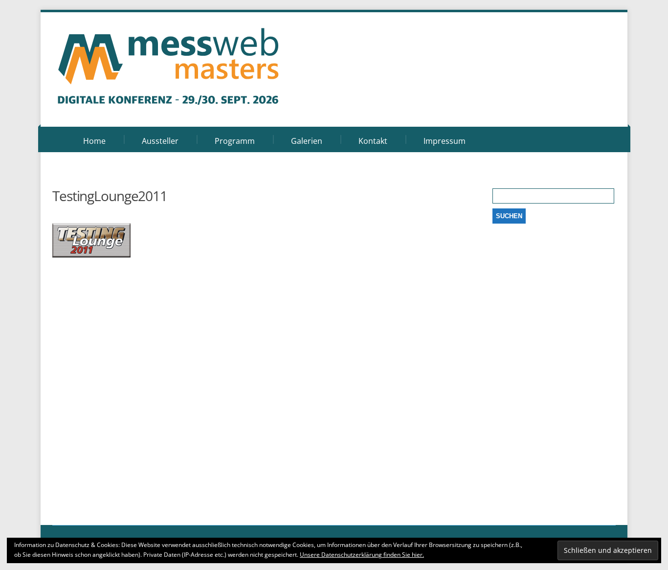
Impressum (444, 141)
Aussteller (160, 141)
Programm (235, 141)
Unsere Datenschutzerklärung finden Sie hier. (362, 554)
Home (94, 141)
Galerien (306, 141)
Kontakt (372, 141)
